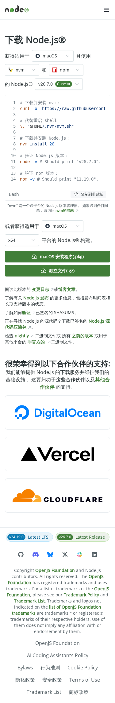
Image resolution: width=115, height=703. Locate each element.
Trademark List (29, 601)
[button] (106, 9)
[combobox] (53, 56)
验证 (26, 312)
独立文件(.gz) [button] (62, 270)
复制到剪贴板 (92, 194)
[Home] (54, 9)
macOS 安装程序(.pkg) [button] (62, 256)
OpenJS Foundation (55, 570)
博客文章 (66, 289)
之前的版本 (82, 336)
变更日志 (40, 289)
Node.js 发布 (36, 298)
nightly (22, 336)
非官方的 (36, 342)
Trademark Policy (81, 595)
